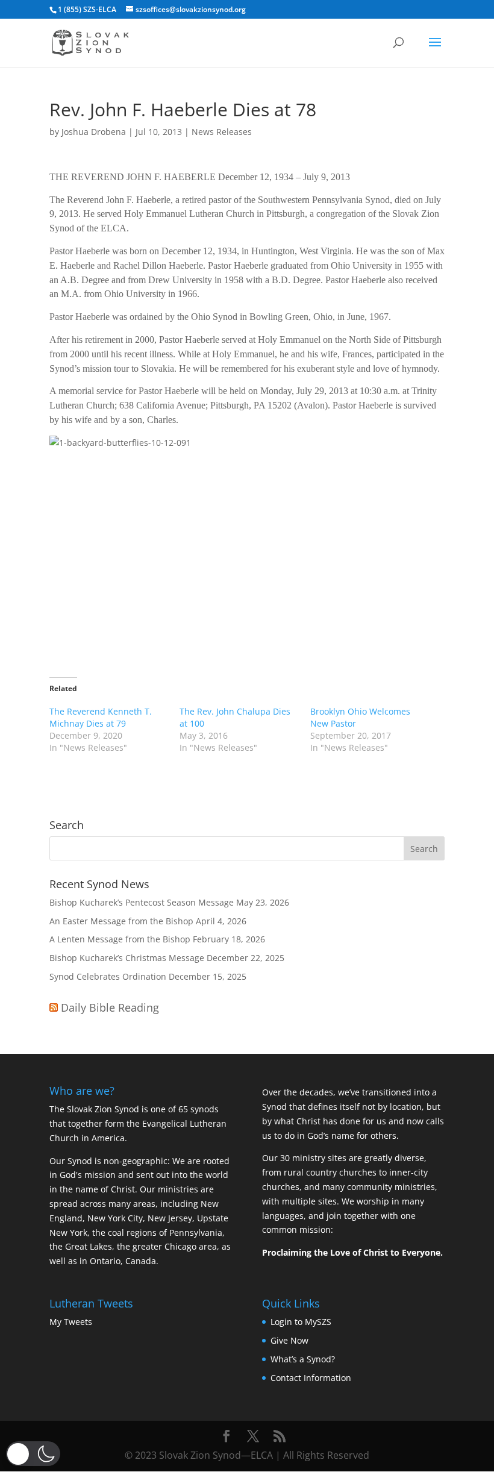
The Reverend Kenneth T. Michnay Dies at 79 (100, 717)
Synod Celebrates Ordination (107, 976)
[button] (33, 1453)
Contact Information (310, 1377)
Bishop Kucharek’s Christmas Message (126, 957)
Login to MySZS (300, 1321)
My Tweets (70, 1321)
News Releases (222, 131)
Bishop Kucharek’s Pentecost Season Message (141, 902)
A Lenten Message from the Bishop (119, 939)
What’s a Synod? (302, 1359)
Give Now (289, 1340)
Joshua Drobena (93, 131)
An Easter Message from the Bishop (121, 921)
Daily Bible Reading (110, 1007)
